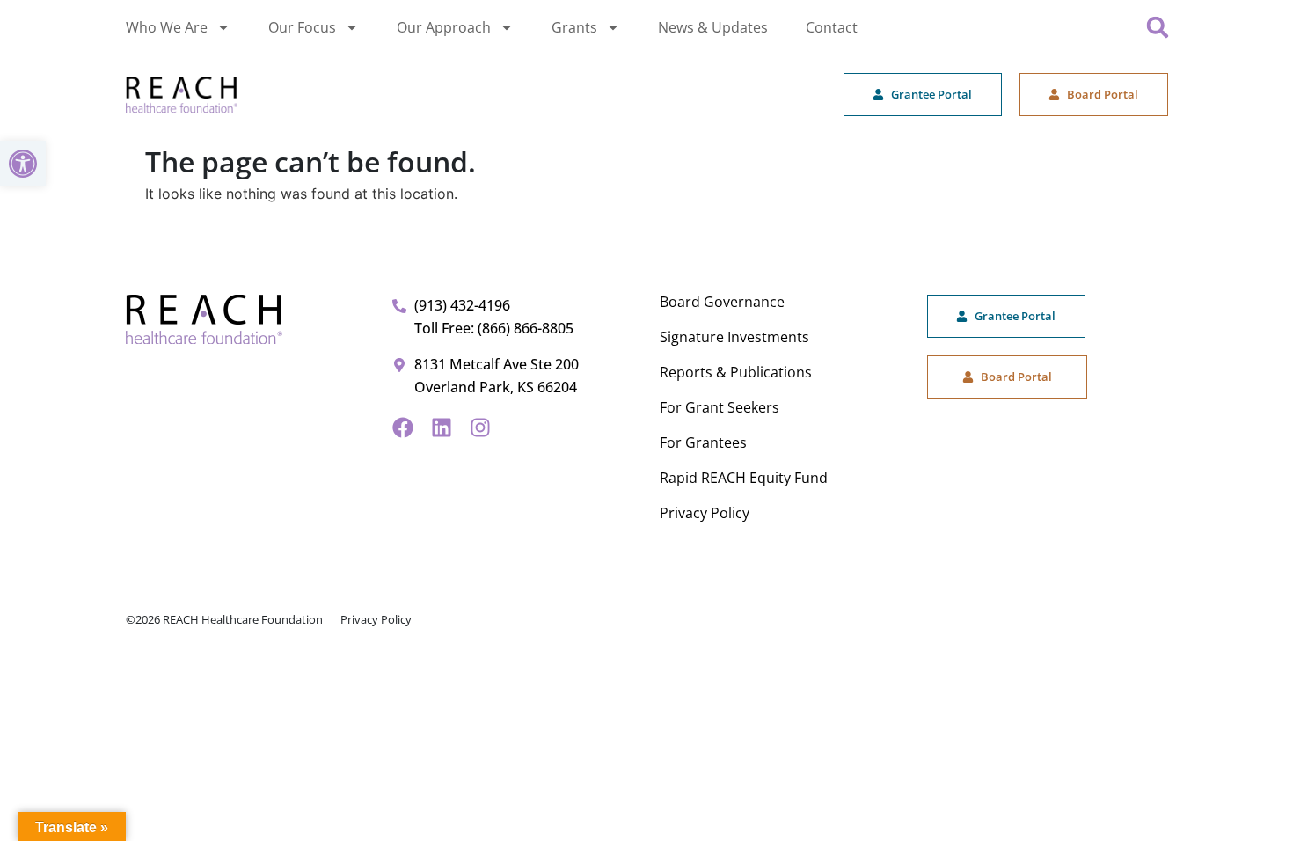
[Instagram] (480, 427)
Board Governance (722, 302)
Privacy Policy (704, 513)
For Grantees (703, 442)
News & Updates (713, 27)
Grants (574, 27)
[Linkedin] (441, 427)
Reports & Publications (736, 372)
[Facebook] (402, 427)
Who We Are (167, 27)
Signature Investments (734, 337)
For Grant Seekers (719, 407)
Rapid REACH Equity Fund (744, 478)
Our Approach (444, 27)
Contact (832, 27)
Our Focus (302, 27)
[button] (23, 163)
